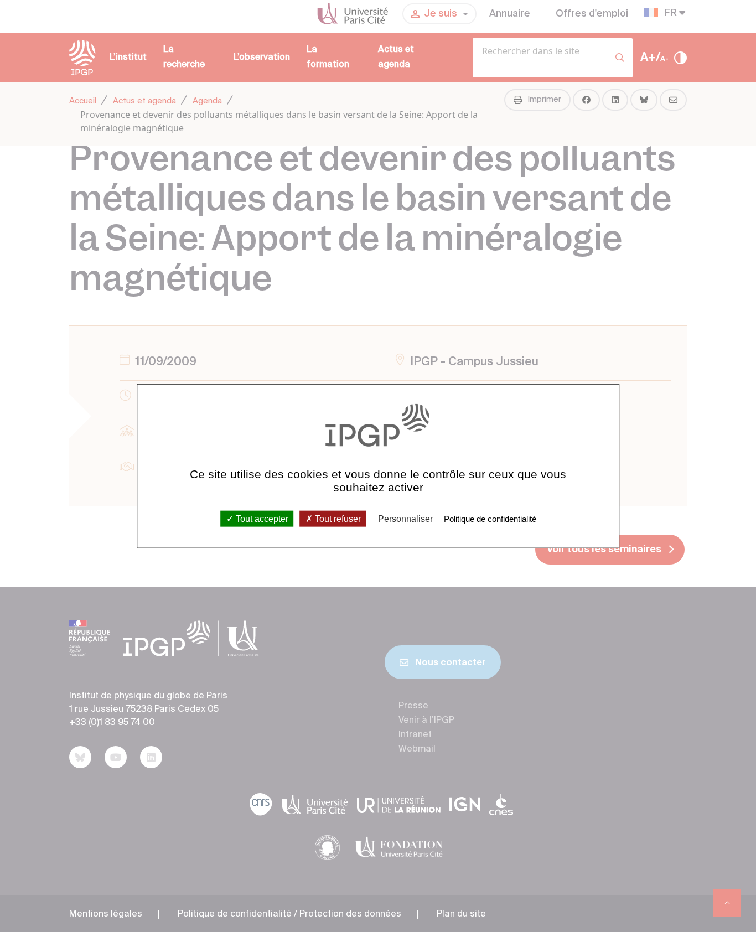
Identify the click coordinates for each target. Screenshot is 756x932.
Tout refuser (337, 518)
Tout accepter (261, 518)
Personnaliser (405, 518)
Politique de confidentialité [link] (490, 518)
